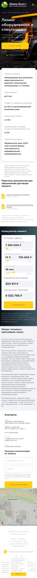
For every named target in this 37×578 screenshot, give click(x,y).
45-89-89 (18, 544)
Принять (18, 574)
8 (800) (11, 440)
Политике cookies (16, 570)
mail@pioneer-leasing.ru (13, 446)
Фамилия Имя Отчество (15, 460)
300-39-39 (21, 546)
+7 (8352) (11, 438)
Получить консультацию (15, 54)
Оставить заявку (15, 45)
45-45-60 (25, 544)
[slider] (7, 248)
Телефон (10, 469)
